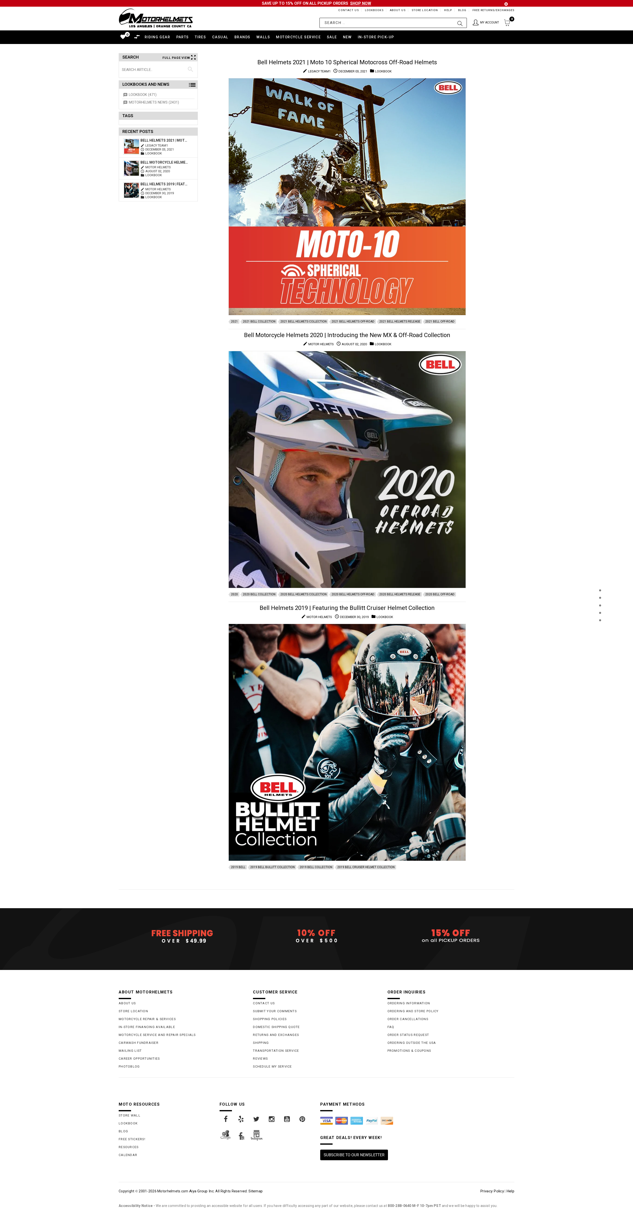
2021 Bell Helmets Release (399, 321)
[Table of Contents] (600, 645)
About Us (398, 10)
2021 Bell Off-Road (439, 321)
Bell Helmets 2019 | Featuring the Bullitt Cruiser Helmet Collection (165, 184)
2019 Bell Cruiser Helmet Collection (366, 867)
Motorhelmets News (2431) (154, 102)
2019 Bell (238, 867)
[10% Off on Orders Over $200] (316, 936)
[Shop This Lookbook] (600, 595)
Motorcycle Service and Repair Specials (157, 1035)
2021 (234, 321)
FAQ (390, 1027)
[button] (486, 22)
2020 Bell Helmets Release (399, 594)
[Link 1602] (287, 1119)
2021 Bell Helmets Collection (303, 321)
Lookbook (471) (143, 95)
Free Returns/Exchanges (493, 10)
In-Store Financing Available (147, 1027)
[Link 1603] (302, 1119)
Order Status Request (408, 1035)
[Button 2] (460, 23)
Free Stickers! (132, 1139)
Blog (462, 10)
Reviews (260, 1058)
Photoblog (129, 1066)
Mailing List (130, 1050)
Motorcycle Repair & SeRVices (147, 1019)
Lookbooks (374, 10)
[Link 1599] (241, 1119)
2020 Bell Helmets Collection (303, 594)
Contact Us (348, 10)
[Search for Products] (600, 628)
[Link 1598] (226, 1119)
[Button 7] (190, 69)
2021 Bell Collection (259, 321)
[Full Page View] (600, 579)
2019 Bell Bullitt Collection (272, 867)
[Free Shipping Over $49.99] (182, 936)
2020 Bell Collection (259, 594)
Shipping (261, 1043)
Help (448, 10)
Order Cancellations (407, 1019)
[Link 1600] (256, 1119)
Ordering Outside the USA (411, 1043)
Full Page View (176, 58)
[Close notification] (506, 4)
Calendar (128, 1155)
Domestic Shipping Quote (276, 1027)
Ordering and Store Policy (413, 1011)
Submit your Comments (275, 1011)
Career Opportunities (139, 1058)
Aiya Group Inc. (202, 1191)
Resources (129, 1147)
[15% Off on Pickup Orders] (450, 936)
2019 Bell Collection (316, 867)
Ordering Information (408, 1003)
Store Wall (129, 1115)
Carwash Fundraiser (138, 1043)
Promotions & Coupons (409, 1050)
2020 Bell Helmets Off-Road (353, 594)
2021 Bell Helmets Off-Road (353, 321)
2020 (234, 594)
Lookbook (128, 1123)
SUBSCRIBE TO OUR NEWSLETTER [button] (354, 1155)
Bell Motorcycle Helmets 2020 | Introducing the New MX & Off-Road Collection (165, 162)
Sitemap (256, 1191)
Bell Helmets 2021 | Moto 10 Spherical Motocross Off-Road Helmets (165, 140)
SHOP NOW (360, 3)
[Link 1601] (272, 1119)
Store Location (425, 10)
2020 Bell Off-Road (439, 594)
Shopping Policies (270, 1019)
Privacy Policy (492, 1191)
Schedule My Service (272, 1066)
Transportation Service (276, 1050)
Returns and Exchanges (276, 1035)
